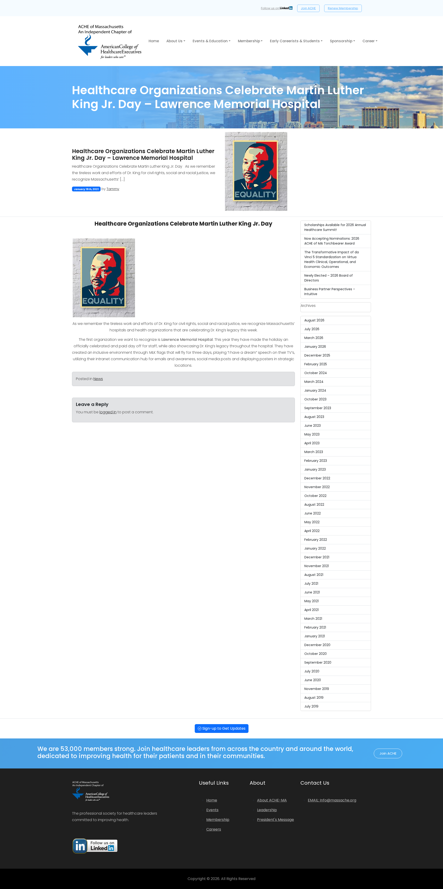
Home (154, 41)
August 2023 (314, 416)
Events (212, 810)
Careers (213, 829)
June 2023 (312, 425)
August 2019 (313, 697)
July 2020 (311, 671)
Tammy (113, 189)
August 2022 (314, 504)
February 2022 (315, 539)
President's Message (275, 819)
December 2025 (317, 355)
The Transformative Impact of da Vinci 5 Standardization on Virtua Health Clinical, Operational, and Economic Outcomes (331, 259)
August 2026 (314, 320)
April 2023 (312, 443)
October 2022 (315, 495)
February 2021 (315, 627)
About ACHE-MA (272, 800)
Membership (249, 41)
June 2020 (312, 680)
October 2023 (315, 399)
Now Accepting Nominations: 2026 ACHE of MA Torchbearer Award (331, 241)
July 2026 (311, 329)
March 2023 (313, 452)
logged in (108, 412)
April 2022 (312, 531)
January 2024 (315, 390)
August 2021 (313, 574)
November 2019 (316, 688)
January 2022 (315, 548)
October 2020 (315, 653)
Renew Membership (343, 8)
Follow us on (270, 8)
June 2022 (312, 513)
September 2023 (317, 408)
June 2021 (312, 592)
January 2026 (315, 346)
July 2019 (311, 706)
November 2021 (316, 566)
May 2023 (312, 434)
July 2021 (311, 583)
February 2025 (315, 364)
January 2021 (314, 636)
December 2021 (316, 557)
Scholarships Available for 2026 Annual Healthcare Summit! (335, 227)
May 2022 (312, 522)
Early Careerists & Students (295, 41)
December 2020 (317, 645)
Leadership (267, 810)
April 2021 (311, 610)
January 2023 (315, 469)
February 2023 (315, 460)
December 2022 (317, 478)
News (98, 378)
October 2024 (315, 373)
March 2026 (313, 338)
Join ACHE (308, 8)
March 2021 (313, 618)
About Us (174, 41)
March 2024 (313, 381)
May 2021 (311, 601)
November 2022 (317, 487)
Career (368, 41)
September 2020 (317, 662)
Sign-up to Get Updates (223, 728)
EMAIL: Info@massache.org (332, 800)
